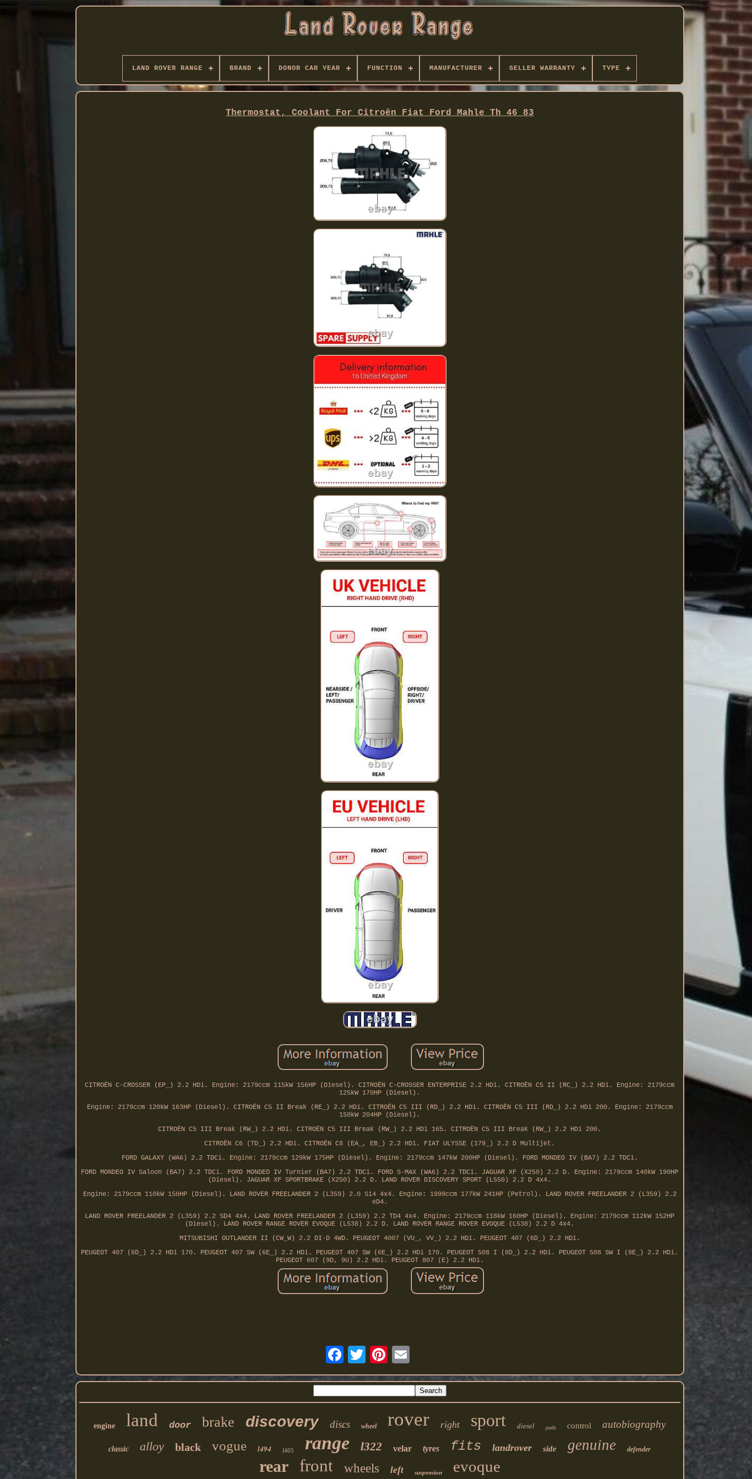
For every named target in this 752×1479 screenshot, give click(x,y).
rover (408, 1419)
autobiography (634, 1424)
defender (639, 1449)
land (142, 1420)
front (316, 1465)
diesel (526, 1426)
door (180, 1425)
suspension (428, 1472)
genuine (592, 1445)
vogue (229, 1445)
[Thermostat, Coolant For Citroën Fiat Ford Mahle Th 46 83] (380, 174)
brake (218, 1422)
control (579, 1425)
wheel (369, 1426)
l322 (371, 1446)
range (327, 1443)
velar (402, 1448)
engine (104, 1426)
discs (340, 1424)
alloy (152, 1446)
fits (465, 1446)
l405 (288, 1450)
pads (551, 1427)
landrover (512, 1447)
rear (273, 1466)
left (397, 1470)
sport (488, 1420)
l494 (264, 1449)
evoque (476, 1466)
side (550, 1448)
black (188, 1447)
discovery (282, 1421)
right (450, 1424)
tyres (431, 1448)
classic (118, 1449)
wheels (361, 1468)
